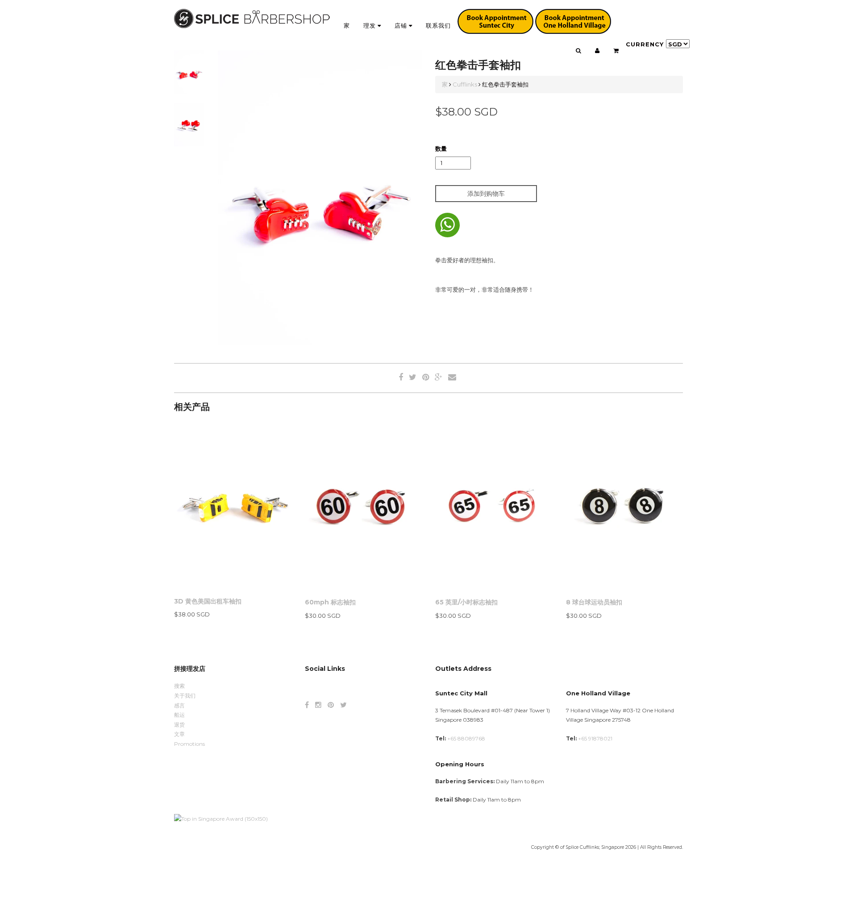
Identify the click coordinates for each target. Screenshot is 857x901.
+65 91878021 (595, 738)
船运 (179, 714)
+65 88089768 (466, 738)
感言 (179, 705)
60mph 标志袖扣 (330, 602)
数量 (441, 148)
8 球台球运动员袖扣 (594, 602)
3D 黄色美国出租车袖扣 (207, 601)
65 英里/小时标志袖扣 (466, 602)
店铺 (402, 25)
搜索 (179, 685)
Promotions (189, 743)
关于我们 (185, 695)
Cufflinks (465, 84)
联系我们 (438, 25)
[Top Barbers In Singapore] (221, 818)
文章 (179, 734)
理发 (370, 25)
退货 (179, 724)
